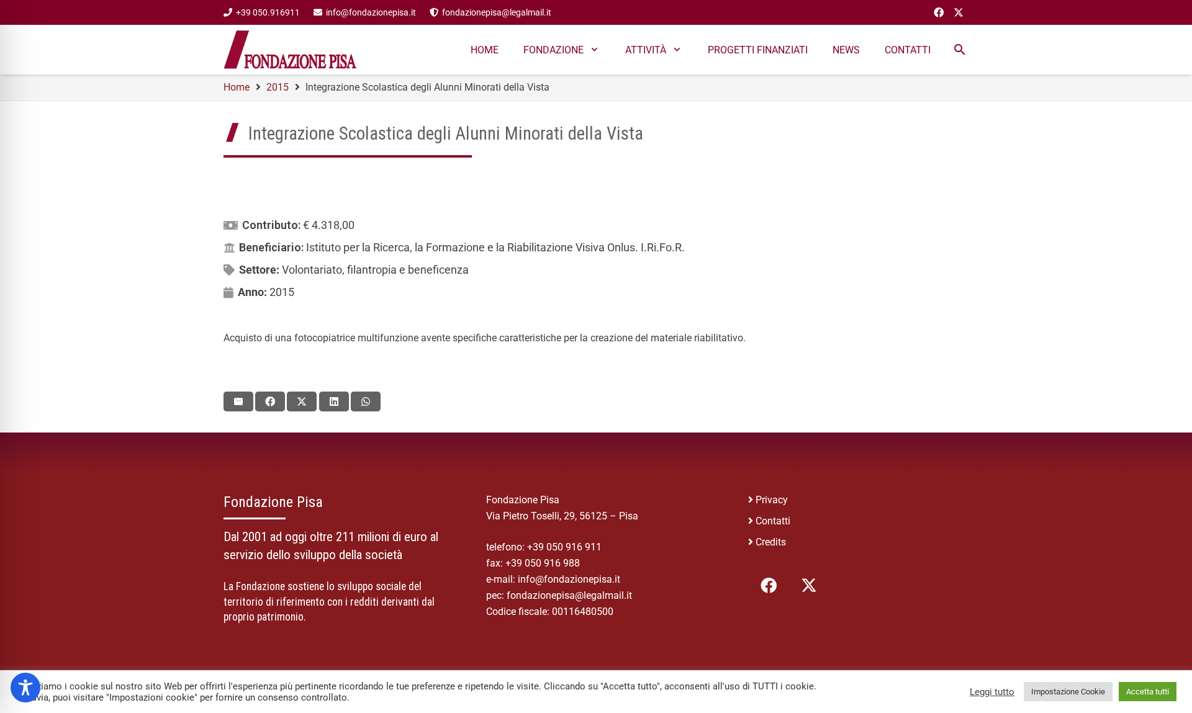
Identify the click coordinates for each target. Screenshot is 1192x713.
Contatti (773, 521)
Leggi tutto (992, 691)
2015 (281, 291)
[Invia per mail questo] (238, 401)
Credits (771, 542)
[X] (958, 12)
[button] (959, 49)
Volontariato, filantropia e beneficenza (375, 269)
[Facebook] (939, 12)
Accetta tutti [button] (1147, 691)
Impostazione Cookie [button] (1068, 691)
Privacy (772, 500)
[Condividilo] (270, 401)
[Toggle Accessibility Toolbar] (25, 687)
